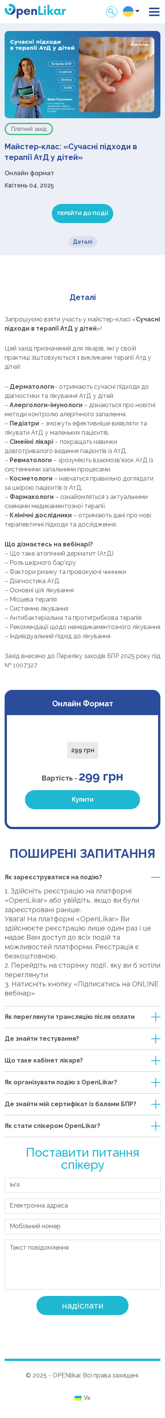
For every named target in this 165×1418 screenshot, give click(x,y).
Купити (83, 799)
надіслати (83, 1305)
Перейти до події (82, 213)
